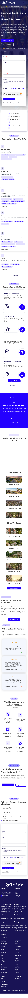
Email (4, 68)
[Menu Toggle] (23, 2)
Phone (4, 62)
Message (5, 79)
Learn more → (4, 161)
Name (4, 56)
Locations (3, 934)
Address (5, 73)
